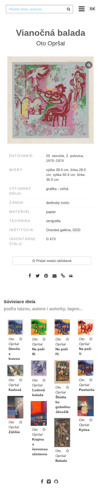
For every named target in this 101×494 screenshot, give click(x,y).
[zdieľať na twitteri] (37, 275)
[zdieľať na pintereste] (46, 275)
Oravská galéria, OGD (63, 230)
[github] (57, 481)
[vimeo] (50, 481)
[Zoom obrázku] (50, 100)
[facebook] (43, 481)
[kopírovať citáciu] (71, 276)
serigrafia (53, 221)
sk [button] (92, 9)
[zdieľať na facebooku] (30, 275)
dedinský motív (57, 203)
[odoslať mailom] (54, 276)
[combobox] (39, 9)
